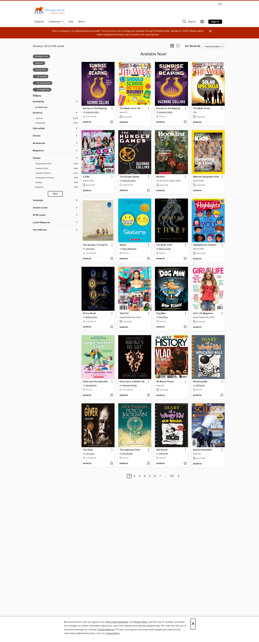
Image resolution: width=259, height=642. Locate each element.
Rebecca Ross (91, 317)
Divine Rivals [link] (89, 313)
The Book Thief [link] (164, 245)
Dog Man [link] (161, 313)
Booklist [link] (160, 176)
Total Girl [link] (124, 313)
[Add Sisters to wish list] (148, 259)
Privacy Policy (140, 621)
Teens (81, 21)
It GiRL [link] (86, 176)
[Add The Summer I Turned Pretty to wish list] (111, 259)
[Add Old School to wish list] (185, 464)
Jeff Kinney (200, 385)
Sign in (215, 21)
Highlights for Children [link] (204, 245)
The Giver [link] (88, 450)
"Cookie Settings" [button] (106, 629)
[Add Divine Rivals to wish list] (111, 327)
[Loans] (202, 22)
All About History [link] (165, 381)
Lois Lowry (89, 453)
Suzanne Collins (92, 112)
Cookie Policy (112, 633)
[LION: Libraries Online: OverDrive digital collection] (51, 10)
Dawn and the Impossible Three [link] (96, 381)
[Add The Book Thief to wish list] (185, 259)
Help (220, 4)
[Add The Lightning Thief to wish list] (148, 464)
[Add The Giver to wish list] (111, 464)
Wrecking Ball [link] (200, 381)
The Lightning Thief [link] (130, 450)
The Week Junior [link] (201, 108)
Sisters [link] (123, 245)
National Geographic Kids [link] (206, 176)
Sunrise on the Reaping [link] (95, 108)
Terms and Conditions (117, 621)
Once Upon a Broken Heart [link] (133, 381)
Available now (41, 107)
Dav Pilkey (163, 317)
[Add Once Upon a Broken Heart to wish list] (148, 395)
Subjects (39, 21)
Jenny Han (89, 249)
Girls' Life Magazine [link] (203, 313)
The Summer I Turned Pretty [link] (96, 245)
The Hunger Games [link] (129, 176)
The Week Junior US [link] (130, 108)
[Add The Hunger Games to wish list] (148, 191)
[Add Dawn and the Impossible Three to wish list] (111, 395)
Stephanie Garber (129, 385)
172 (172, 476)
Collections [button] (55, 21)
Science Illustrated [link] (202, 450)
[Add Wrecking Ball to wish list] (222, 395)
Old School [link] (162, 450)
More (55, 194)
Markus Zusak (165, 249)
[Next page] (179, 476)
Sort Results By (192, 46)
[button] (189, 22)
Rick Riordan (127, 453)
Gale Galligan (91, 385)
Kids (71, 21)
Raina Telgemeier (129, 249)
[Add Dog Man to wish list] (185, 327)
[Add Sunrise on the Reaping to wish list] (111, 122)
